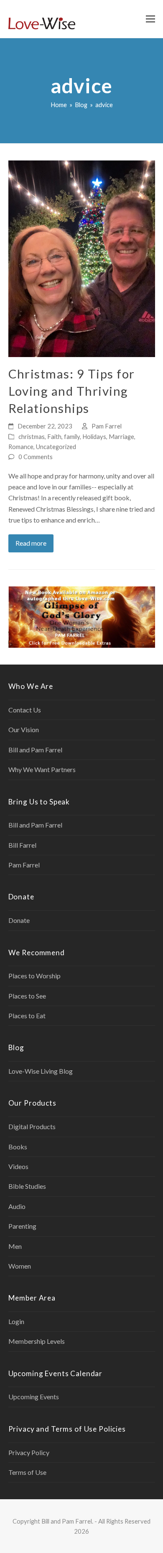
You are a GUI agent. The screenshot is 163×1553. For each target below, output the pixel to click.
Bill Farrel (22, 845)
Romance (20, 446)
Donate (19, 920)
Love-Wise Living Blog (40, 1071)
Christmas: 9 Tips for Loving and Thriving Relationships (71, 390)
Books (17, 1147)
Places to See (27, 996)
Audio (16, 1206)
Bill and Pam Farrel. (67, 1521)
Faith (54, 436)
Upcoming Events (33, 1397)
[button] (150, 19)
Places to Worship (34, 976)
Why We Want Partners (42, 769)
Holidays (94, 436)
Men (15, 1246)
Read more (30, 543)
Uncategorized (56, 446)
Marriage (121, 436)
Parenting (22, 1226)
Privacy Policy (28, 1452)
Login (16, 1321)
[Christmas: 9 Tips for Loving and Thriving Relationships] (81, 258)
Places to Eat (27, 1016)
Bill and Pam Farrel (35, 750)
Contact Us (24, 710)
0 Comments (35, 456)
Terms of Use (27, 1472)
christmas (31, 436)
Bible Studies (27, 1186)
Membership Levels (36, 1341)
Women (19, 1266)
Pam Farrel (107, 426)
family (72, 436)
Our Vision (23, 729)
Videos (18, 1166)
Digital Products (32, 1126)
